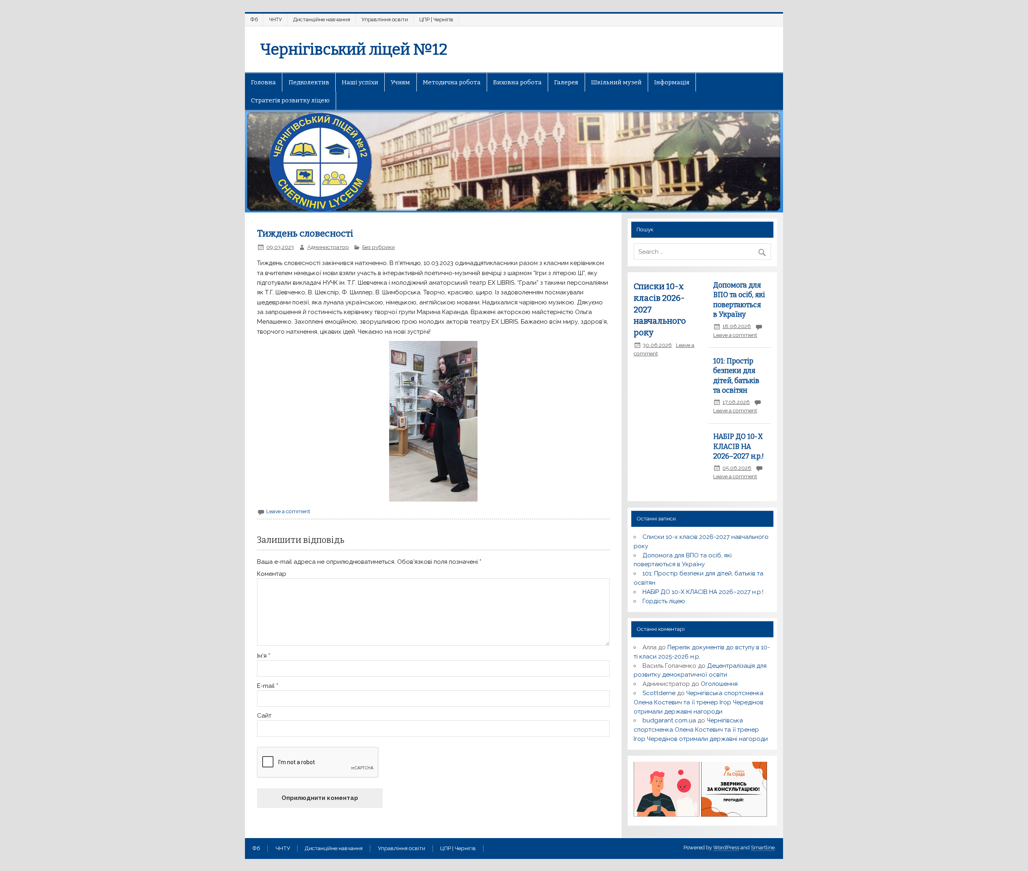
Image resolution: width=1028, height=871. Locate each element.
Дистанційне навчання (321, 19)
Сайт (264, 716)
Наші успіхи (360, 82)
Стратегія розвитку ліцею (290, 100)
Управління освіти (384, 19)
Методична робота (452, 82)
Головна (263, 82)
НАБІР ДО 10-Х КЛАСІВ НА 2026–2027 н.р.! (738, 446)
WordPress (726, 847)
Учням (400, 82)
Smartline (763, 847)
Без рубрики (378, 247)
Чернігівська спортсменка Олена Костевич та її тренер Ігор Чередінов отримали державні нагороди (698, 702)
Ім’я (263, 656)
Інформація (671, 82)
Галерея (566, 82)
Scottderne (658, 693)
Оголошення (719, 683)
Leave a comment (288, 511)
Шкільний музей (616, 82)
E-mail (267, 686)
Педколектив (309, 82)
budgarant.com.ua (669, 720)
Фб (254, 19)
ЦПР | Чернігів (436, 19)
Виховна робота (517, 82)
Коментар (271, 574)
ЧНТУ (275, 19)
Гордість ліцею (663, 601)
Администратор (328, 247)
